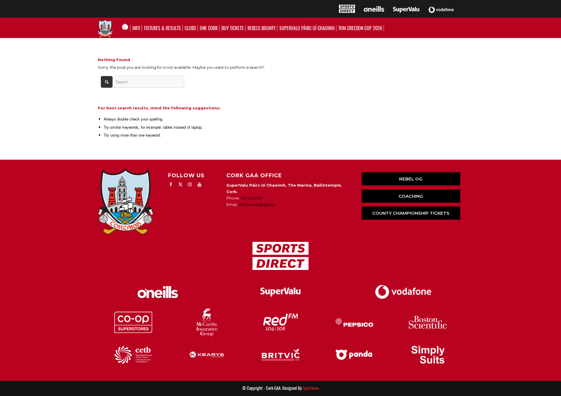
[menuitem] (126, 28)
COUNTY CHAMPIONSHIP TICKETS (410, 213)
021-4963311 (251, 198)
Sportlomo (311, 388)
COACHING (411, 196)
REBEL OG (411, 179)
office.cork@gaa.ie (256, 204)
